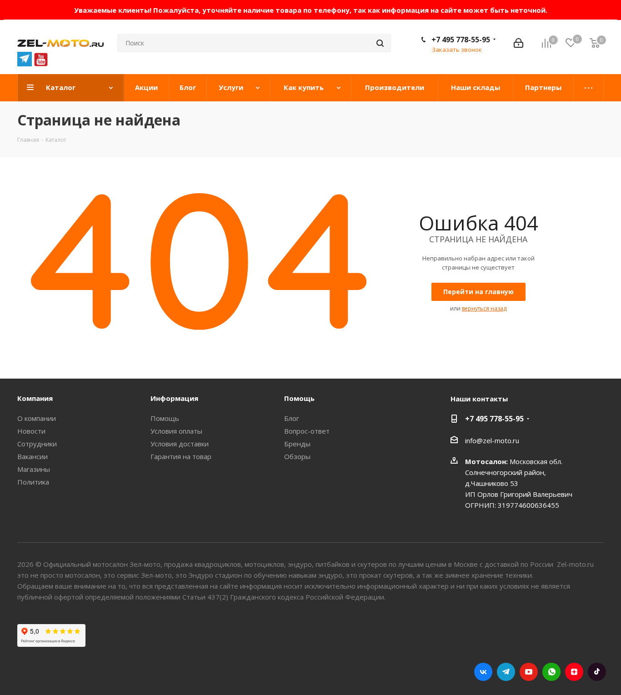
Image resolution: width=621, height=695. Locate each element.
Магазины (33, 469)
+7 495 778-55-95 (460, 40)
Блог (291, 418)
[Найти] (380, 43)
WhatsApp (551, 672)
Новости (31, 430)
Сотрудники (37, 443)
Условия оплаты (176, 430)
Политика (33, 481)
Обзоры (297, 456)
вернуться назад (484, 308)
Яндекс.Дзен (574, 672)
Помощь (164, 418)
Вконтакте (483, 672)
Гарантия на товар (180, 456)
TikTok (597, 672)
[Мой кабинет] (518, 43)
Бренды (297, 443)
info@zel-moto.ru (492, 440)
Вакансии (32, 456)
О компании (36, 418)
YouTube (529, 672)
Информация (174, 398)
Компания (35, 398)
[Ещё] (589, 87)
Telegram (506, 672)
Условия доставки (179, 443)
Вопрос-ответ (307, 430)
